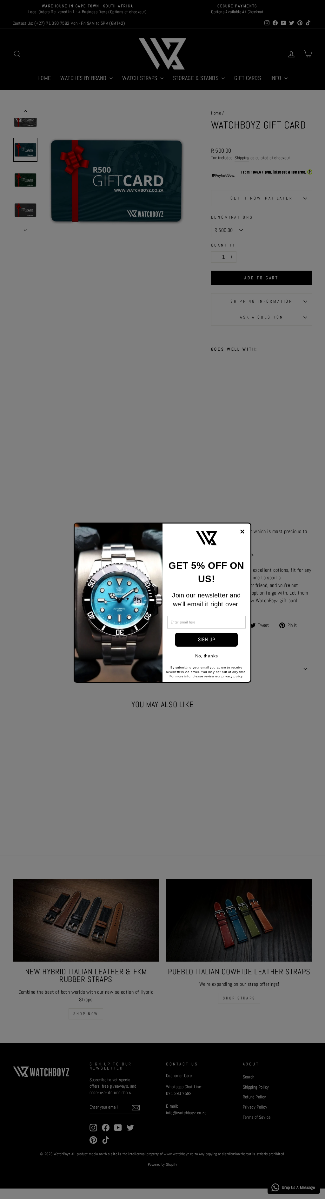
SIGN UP (206, 639)
